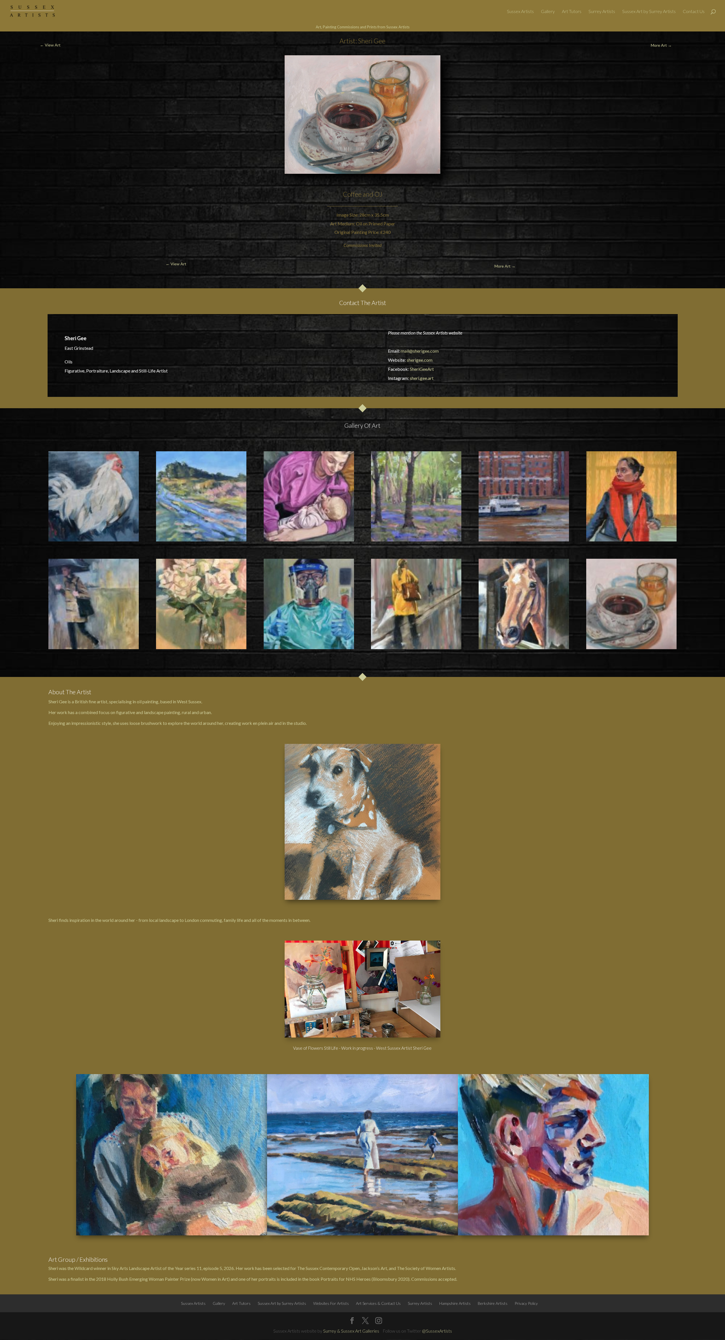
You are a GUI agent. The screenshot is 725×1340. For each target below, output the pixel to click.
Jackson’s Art (374, 1268)
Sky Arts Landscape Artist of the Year (148, 1268)
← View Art (50, 45)
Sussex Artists (520, 11)
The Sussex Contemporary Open (328, 1268)
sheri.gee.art (422, 378)
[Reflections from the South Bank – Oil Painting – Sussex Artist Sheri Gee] (524, 496)
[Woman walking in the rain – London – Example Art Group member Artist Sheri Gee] (416, 604)
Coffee (352, 194)
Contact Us (694, 11)
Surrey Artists (601, 11)
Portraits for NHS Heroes (346, 1279)
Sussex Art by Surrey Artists (649, 11)
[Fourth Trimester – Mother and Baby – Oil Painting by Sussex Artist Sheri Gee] (309, 496)
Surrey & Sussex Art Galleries (351, 1330)
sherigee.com (419, 360)
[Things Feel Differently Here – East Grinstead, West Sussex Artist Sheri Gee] (201, 496)
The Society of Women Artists (426, 1268)
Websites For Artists (331, 1303)
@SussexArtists (437, 1330)
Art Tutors (571, 11)
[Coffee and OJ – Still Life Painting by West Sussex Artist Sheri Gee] (631, 604)
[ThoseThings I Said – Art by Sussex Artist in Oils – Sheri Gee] (93, 604)
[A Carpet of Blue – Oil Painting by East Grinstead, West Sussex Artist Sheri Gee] (416, 496)
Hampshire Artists (455, 1303)
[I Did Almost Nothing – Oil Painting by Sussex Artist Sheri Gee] (631, 496)
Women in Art (214, 1279)
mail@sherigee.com (420, 350)
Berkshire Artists (493, 1303)
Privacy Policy (526, 1303)
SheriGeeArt (422, 369)
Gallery (548, 11)
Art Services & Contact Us (378, 1303)
